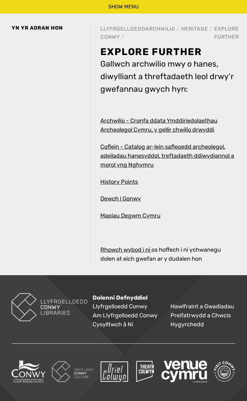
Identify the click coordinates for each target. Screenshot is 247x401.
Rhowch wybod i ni (125, 250)
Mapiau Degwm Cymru (130, 215)
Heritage (194, 29)
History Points (119, 182)
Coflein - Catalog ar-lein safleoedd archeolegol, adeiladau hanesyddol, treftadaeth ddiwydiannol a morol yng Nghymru (167, 156)
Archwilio (160, 29)
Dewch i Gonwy (120, 198)
